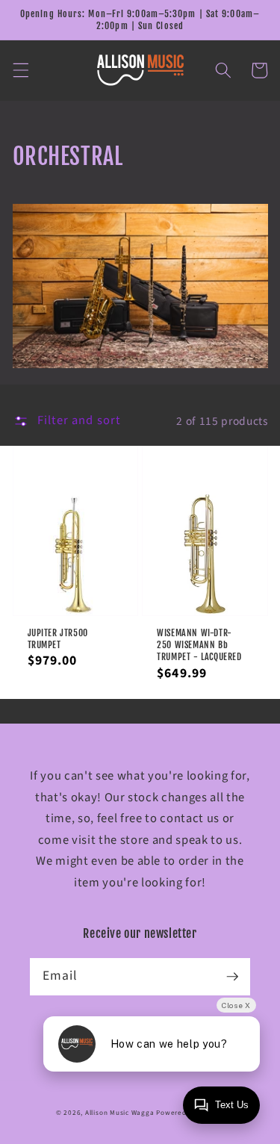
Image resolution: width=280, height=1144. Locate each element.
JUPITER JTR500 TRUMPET (58, 638)
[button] (20, 70)
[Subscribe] (232, 976)
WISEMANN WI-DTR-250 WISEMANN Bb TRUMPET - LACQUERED (199, 645)
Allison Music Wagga (120, 1113)
